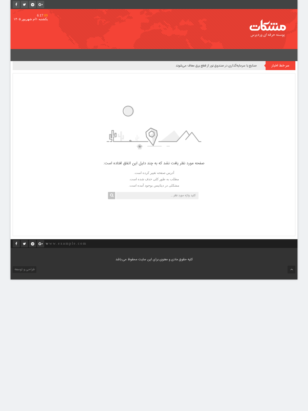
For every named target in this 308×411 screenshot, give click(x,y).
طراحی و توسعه (24, 269)
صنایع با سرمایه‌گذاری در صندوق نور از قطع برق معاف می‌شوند (216, 66)
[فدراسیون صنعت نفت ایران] (271, 28)
